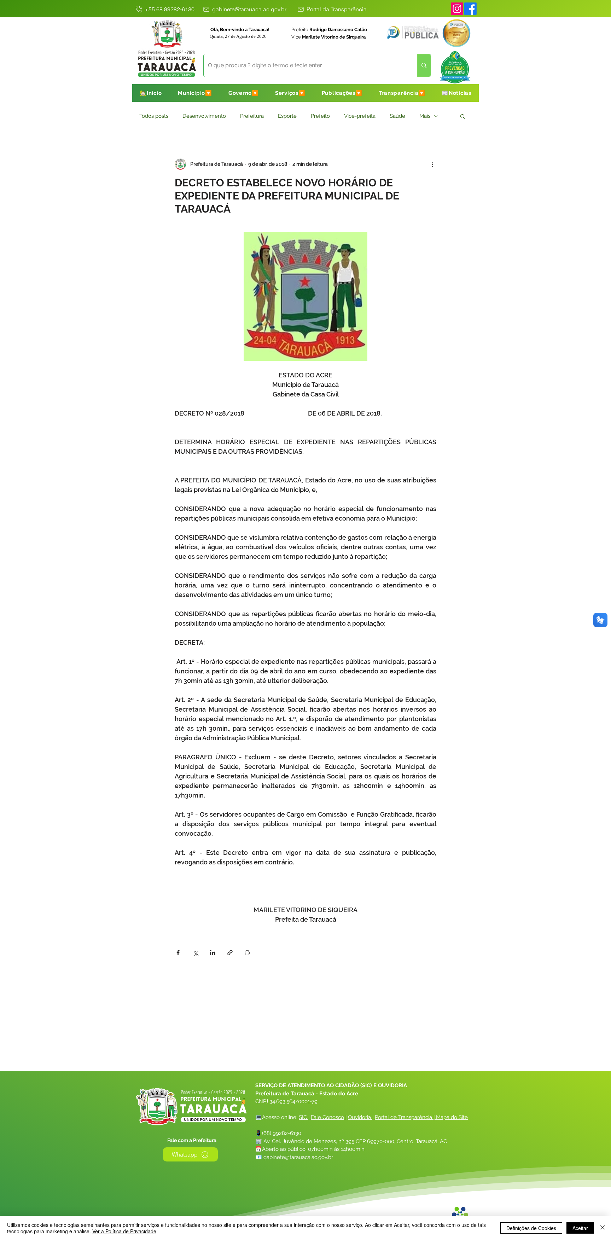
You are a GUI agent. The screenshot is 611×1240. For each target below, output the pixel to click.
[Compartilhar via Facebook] (178, 952)
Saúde (397, 116)
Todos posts (153, 116)
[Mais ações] (432, 164)
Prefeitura (252, 116)
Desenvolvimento (204, 116)
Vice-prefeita (360, 116)
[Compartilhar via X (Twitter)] (195, 952)
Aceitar (580, 1228)
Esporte (287, 116)
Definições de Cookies (531, 1228)
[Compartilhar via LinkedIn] (212, 952)
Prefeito (320, 116)
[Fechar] (602, 1228)
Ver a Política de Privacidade (124, 1231)
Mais (424, 116)
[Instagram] (457, 8)
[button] (195, 93)
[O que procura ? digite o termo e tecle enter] (424, 65)
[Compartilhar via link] (230, 952)
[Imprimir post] (247, 952)
